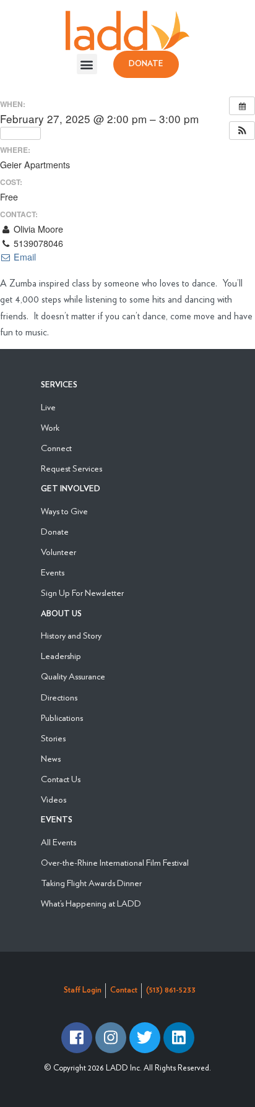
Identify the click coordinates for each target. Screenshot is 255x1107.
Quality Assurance (73, 676)
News (51, 758)
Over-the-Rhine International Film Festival (115, 862)
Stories (53, 738)
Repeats (23, 133)
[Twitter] (144, 1037)
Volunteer (58, 551)
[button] (87, 64)
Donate (55, 531)
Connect (56, 447)
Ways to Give (64, 511)
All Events (58, 842)
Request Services (71, 468)
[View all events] (242, 106)
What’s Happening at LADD (91, 903)
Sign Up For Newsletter (82, 592)
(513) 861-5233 (171, 990)
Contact (123, 990)
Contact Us (60, 778)
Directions (59, 697)
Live (48, 407)
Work (50, 427)
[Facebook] (76, 1037)
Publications (62, 717)
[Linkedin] (178, 1037)
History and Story (71, 635)
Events (52, 572)
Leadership (61, 655)
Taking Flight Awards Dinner (91, 882)
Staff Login (83, 990)
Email (23, 257)
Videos (53, 799)
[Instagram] (110, 1037)
